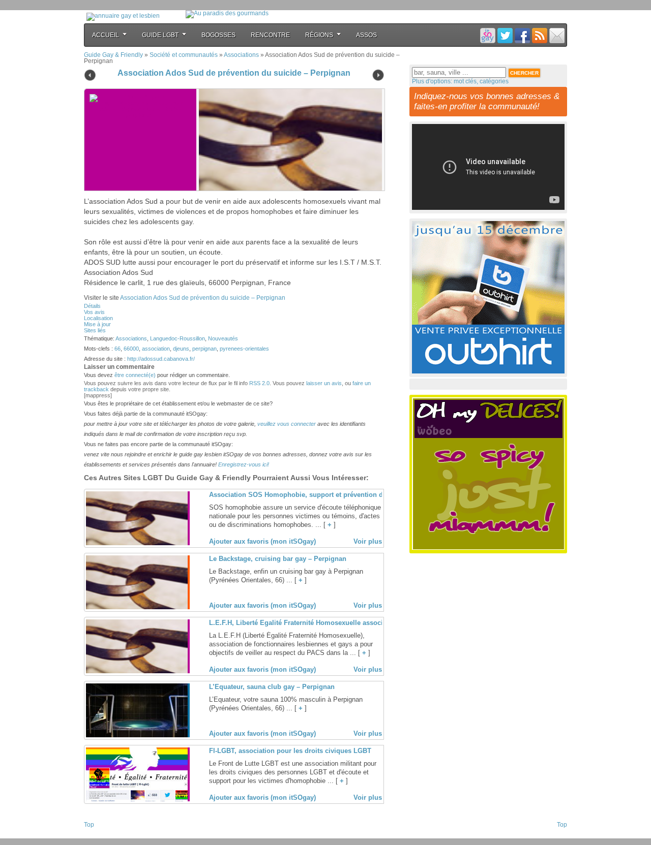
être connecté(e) (135, 375)
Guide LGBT (160, 35)
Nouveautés (223, 338)
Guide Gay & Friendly (113, 54)
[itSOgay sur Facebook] (522, 35)
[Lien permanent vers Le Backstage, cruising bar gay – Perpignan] (137, 607)
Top (89, 824)
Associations (241, 54)
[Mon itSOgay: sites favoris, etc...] (487, 35)
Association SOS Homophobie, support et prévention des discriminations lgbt (332, 494)
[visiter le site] (288, 140)
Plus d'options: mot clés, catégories (460, 81)
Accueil (105, 35)
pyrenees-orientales (244, 349)
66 (117, 349)
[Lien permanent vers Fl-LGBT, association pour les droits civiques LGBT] (137, 799)
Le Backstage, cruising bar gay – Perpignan (277, 558)
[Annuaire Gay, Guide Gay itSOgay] (123, 15)
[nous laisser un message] (557, 35)
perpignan (204, 349)
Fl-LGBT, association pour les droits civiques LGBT (290, 751)
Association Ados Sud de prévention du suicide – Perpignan (233, 73)
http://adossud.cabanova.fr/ (161, 359)
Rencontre (270, 35)
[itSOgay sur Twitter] (505, 35)
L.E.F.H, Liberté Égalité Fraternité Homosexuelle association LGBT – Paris (325, 623)
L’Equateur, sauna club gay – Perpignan (272, 687)
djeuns (181, 349)
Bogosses (218, 35)
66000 (131, 349)
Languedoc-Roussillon (177, 338)
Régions (319, 35)
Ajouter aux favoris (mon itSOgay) (262, 541)
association (156, 349)
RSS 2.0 (259, 383)
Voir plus (367, 541)
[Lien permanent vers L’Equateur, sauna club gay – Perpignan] (137, 735)
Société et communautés (184, 54)
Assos (366, 35)
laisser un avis (324, 383)
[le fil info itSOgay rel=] (539, 35)
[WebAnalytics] (104, 835)
